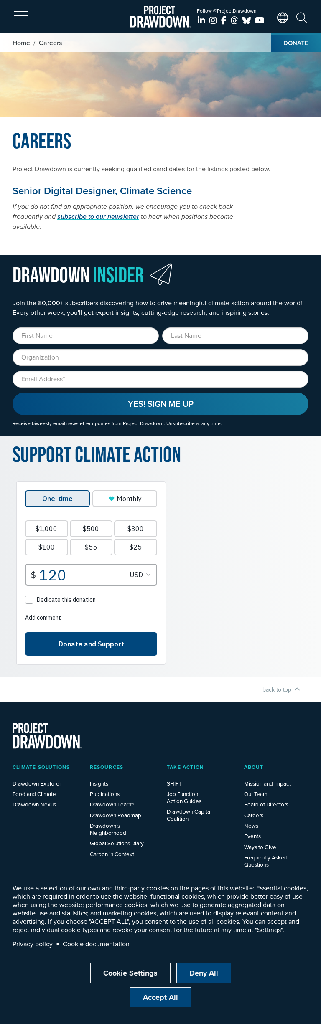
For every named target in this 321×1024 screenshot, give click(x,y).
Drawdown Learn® (112, 804)
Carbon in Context (112, 854)
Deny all (203, 973)
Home (21, 42)
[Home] (160, 17)
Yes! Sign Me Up (161, 404)
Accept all (160, 997)
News (251, 825)
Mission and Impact (267, 783)
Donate (295, 42)
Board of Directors (266, 804)
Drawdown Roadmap (115, 815)
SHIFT (174, 783)
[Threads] (235, 20)
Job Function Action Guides (184, 797)
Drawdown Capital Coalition (189, 814)
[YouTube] (260, 20)
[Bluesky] (247, 20)
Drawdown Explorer (37, 783)
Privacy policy (33, 943)
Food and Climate (34, 794)
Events (252, 836)
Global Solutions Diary (117, 843)
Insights (99, 783)
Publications (105, 794)
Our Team (256, 794)
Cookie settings (130, 973)
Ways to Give (260, 847)
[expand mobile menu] (21, 16)
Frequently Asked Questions (266, 860)
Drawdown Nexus (34, 804)
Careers (253, 815)
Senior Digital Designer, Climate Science (102, 190)
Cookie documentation (96, 943)
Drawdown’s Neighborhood (108, 828)
